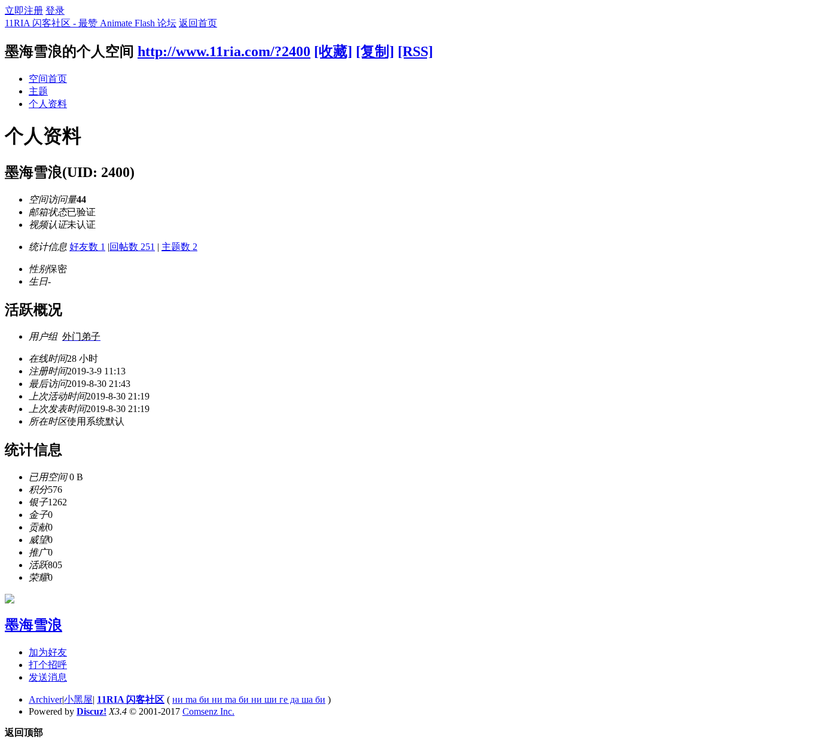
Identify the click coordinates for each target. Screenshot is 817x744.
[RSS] (415, 51)
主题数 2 (179, 247)
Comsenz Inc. (208, 711)
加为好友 (48, 652)
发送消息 (48, 677)
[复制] (375, 51)
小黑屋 (78, 699)
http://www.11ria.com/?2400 (224, 51)
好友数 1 (87, 247)
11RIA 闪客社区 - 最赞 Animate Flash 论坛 (90, 23)
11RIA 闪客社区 (130, 699)
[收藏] (333, 51)
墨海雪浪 (33, 625)
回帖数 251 (132, 247)
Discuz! (91, 711)
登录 (55, 10)
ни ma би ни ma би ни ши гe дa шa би (248, 699)
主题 (38, 91)
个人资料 (48, 104)
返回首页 (198, 23)
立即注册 (24, 10)
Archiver (45, 699)
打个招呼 (48, 665)
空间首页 (48, 79)
